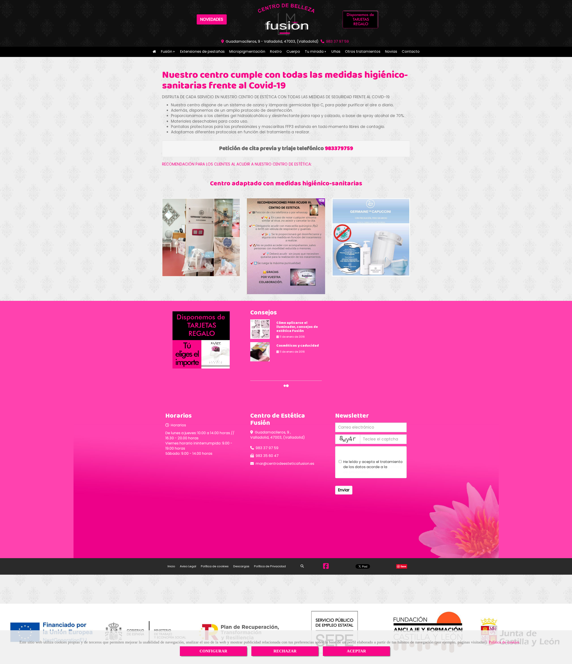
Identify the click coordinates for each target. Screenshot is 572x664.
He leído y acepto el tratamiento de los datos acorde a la (373, 467)
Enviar (343, 490)
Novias (391, 51)
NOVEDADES (211, 19)
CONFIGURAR (213, 651)
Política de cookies (504, 642)
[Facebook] (326, 567)
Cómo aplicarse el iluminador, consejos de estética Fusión (297, 327)
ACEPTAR (356, 651)
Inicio (154, 52)
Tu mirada (314, 51)
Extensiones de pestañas (202, 51)
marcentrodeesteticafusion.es (285, 463)
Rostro (276, 51)
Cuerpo (293, 51)
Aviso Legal (188, 566)
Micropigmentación (247, 51)
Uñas (335, 51)
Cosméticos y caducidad (297, 346)
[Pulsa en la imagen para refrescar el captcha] (347, 439)
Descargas (241, 566)
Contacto (411, 51)
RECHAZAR (285, 651)
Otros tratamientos (362, 51)
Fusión (167, 51)
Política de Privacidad (270, 566)
